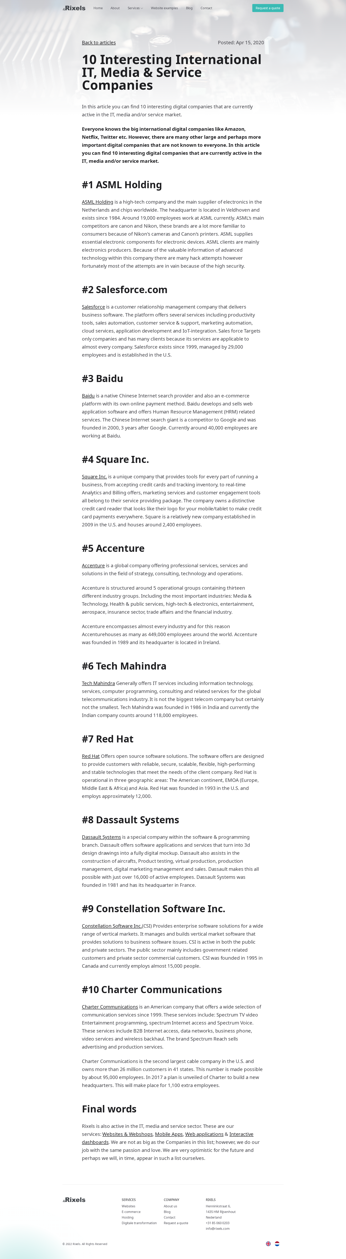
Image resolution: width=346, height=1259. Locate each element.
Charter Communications (110, 1006)
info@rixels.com (218, 1228)
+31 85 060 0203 (217, 1223)
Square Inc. (94, 476)
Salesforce (93, 306)
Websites (128, 1206)
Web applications (204, 1134)
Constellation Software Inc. (112, 925)
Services (134, 8)
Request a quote (268, 8)
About (115, 8)
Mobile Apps (169, 1134)
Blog (189, 8)
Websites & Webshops (127, 1134)
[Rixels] (73, 8)
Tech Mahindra (98, 683)
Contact (206, 8)
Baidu (88, 395)
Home (98, 8)
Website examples (164, 8)
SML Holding (99, 201)
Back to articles (99, 42)
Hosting (128, 1217)
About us (170, 1206)
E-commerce (131, 1212)
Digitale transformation (139, 1223)
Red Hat (91, 756)
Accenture (93, 565)
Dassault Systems (101, 837)
